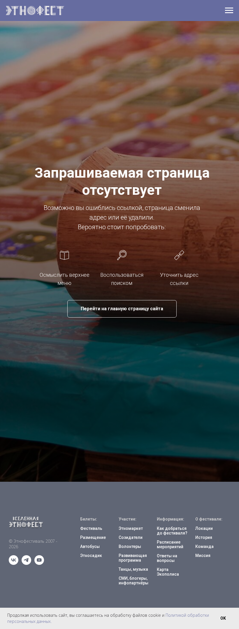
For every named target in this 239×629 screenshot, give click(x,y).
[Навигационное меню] (229, 10)
